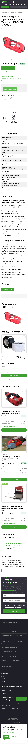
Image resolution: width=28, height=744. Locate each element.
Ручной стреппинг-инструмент (17, 12)
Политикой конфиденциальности (13, 607)
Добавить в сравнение (11, 72)
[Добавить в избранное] (3, 28)
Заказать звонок (21, 699)
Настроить (14, 736)
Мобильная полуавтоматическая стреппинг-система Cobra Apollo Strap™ (12, 508)
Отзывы (22, 129)
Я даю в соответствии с (15, 605)
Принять (6, 736)
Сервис (3, 671)
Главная (3, 12)
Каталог (7, 12)
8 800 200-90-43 (10, 4)
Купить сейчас (14, 375)
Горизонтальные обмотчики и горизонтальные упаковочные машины (12, 641)
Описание (15, 129)
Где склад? (4, 99)
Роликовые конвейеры (9, 656)
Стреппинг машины (8, 631)
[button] (11, 59)
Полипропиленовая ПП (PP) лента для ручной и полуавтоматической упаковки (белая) (13, 359)
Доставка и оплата (6, 676)
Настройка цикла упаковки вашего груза (11, 78)
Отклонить (6, 740)
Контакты (3, 681)
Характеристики (6, 129)
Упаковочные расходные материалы (10, 661)
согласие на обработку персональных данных (12, 604)
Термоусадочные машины (11, 647)
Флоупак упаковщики (9, 652)
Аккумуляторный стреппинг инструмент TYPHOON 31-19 (11, 412)
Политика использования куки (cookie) (11, 686)
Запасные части (7, 666)
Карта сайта (4, 693)
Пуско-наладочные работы (7, 76)
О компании (4, 673)
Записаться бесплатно (10, 89)
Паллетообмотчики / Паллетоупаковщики (9, 621)
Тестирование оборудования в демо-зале (11, 81)
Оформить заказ (8, 68)
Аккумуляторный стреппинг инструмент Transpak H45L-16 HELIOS (11, 459)
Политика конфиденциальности (10, 684)
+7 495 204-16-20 (21, 4)
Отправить (14, 611)
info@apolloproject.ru (7, 700)
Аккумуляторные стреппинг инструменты (10, 14)
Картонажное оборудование (11, 627)
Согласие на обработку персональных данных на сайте (12, 690)
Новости (3, 679)
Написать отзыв (8, 289)
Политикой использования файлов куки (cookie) (14, 731)
